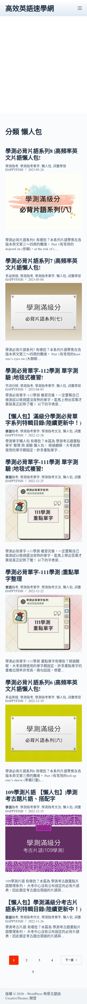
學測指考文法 (51, 431)
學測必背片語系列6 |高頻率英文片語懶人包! (41, 685)
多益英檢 (11, 275)
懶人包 (46, 166)
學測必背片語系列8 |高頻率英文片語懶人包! (41, 154)
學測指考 (11, 166)
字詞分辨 (11, 385)
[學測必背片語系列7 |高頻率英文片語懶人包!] (43, 311)
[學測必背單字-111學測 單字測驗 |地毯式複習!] (43, 513)
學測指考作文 (30, 917)
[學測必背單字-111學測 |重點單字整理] (43, 623)
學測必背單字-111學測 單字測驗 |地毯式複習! (41, 465)
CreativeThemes (17, 998)
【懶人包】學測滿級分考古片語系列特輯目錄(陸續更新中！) (43, 905)
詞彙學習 (59, 166)
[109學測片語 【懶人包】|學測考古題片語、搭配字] (43, 843)
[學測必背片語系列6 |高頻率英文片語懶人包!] (43, 733)
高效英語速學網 (29, 8)
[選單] (80, 8)
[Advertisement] (43, 69)
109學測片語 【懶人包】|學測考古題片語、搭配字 (41, 795)
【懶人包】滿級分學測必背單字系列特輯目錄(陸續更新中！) (43, 419)
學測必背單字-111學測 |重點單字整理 (42, 575)
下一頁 (69, 960)
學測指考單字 (30, 166)
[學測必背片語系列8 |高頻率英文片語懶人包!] (43, 202)
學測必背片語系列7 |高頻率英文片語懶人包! (41, 264)
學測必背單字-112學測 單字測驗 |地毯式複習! (41, 373)
